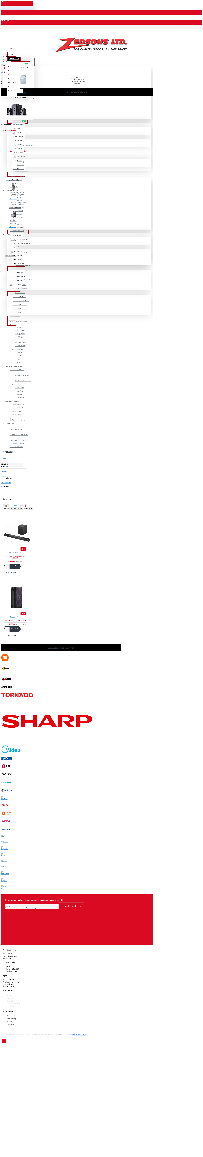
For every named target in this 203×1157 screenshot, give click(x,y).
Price (4, 458)
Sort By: (6, 508)
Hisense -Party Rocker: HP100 (15, 620)
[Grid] (4, 506)
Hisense (11, 552)
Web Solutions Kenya (79, 1035)
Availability (6, 483)
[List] (7, 506)
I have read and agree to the (21, 908)
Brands (4, 471)
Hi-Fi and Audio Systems (18, 97)
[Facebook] (12, 913)
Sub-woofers (77, 83)
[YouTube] (12, 936)
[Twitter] (12, 919)
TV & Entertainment (77, 79)
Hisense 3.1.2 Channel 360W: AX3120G (15, 557)
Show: (26, 508)
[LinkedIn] (12, 930)
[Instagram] (12, 925)
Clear (10, 452)
